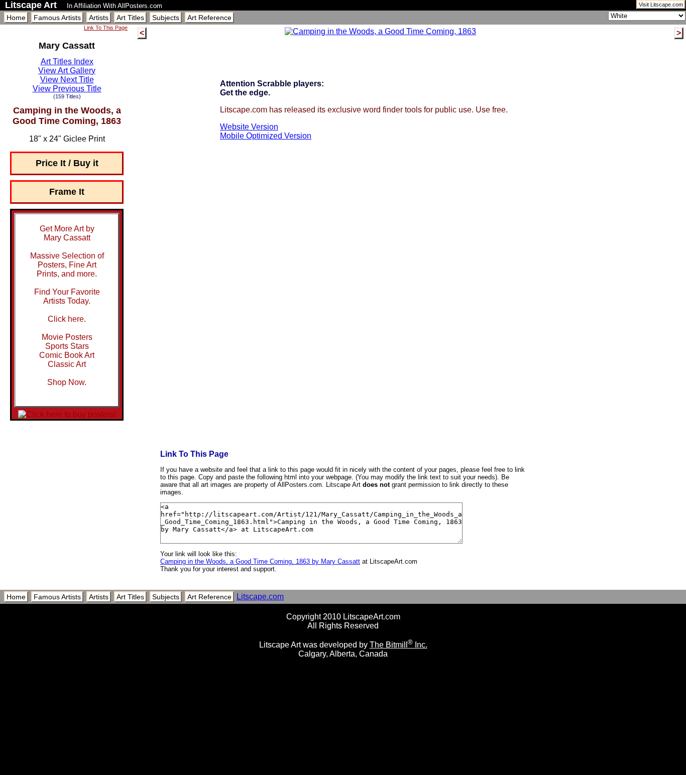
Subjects (165, 18)
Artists (98, 18)
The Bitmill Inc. (398, 644)
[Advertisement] (343, 771)
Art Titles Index (67, 61)
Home (16, 18)
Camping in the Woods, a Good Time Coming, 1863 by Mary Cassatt (260, 561)
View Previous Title (67, 88)
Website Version (249, 126)
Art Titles (130, 18)
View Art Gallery (66, 70)
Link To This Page (106, 28)
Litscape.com (260, 596)
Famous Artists (57, 18)
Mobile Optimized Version (265, 136)
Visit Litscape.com (661, 5)
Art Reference (209, 18)
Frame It (66, 192)
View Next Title (67, 79)
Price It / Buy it (67, 163)
